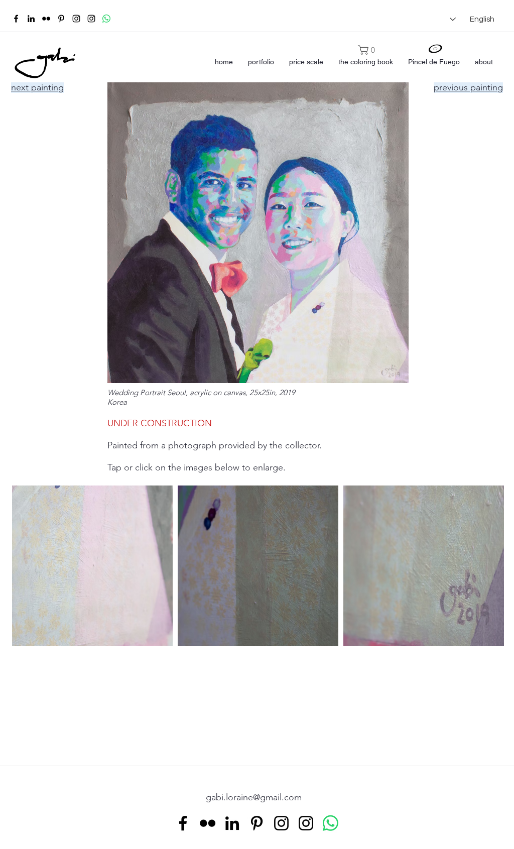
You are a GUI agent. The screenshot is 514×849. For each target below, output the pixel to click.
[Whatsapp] (106, 19)
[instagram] (76, 19)
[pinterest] (61, 19)
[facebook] (16, 19)
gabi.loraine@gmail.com (254, 797)
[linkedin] (31, 19)
